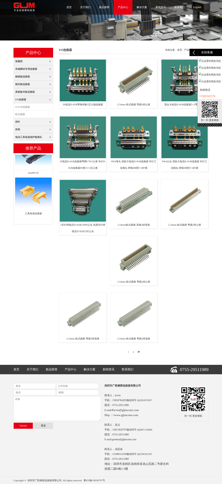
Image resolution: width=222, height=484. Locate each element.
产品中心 (123, 7)
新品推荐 (104, 7)
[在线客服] (193, 52)
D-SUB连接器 (22, 107)
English (197, 7)
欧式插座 (20, 114)
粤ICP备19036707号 (94, 480)
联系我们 (179, 7)
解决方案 (142, 7)
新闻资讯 (161, 7)
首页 (69, 7)
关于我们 (85, 7)
